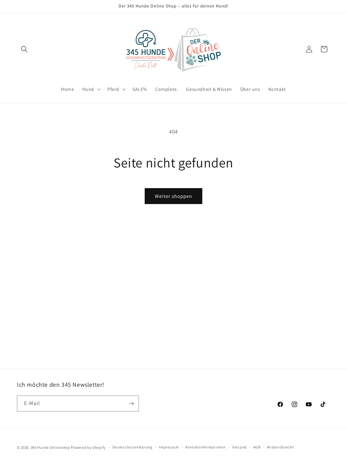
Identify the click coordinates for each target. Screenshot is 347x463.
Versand (239, 447)
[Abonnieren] (131, 403)
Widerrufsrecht (280, 447)
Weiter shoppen (173, 196)
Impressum (169, 447)
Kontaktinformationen (205, 447)
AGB (257, 447)
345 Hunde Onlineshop (50, 447)
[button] (24, 49)
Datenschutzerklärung (132, 447)
